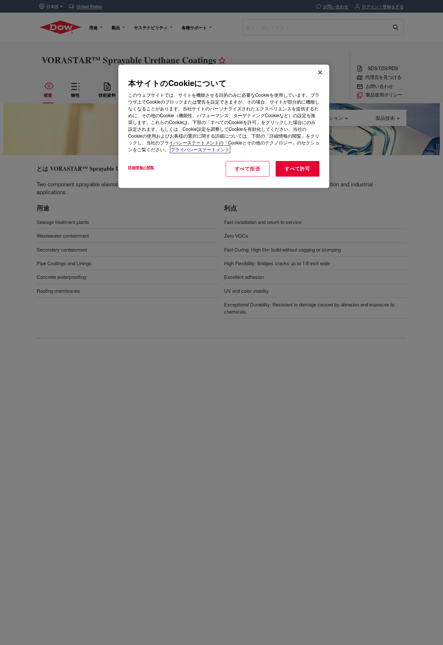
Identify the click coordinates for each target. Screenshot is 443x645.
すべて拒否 (247, 168)
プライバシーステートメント (200, 149)
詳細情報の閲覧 (141, 167)
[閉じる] (320, 72)
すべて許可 (297, 168)
